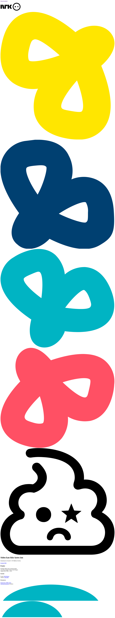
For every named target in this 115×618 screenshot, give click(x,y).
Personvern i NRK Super (6, 582)
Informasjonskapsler (5, 583)
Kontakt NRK (4, 563)
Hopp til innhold (4, 1)
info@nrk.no (6, 576)
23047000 (6, 577)
